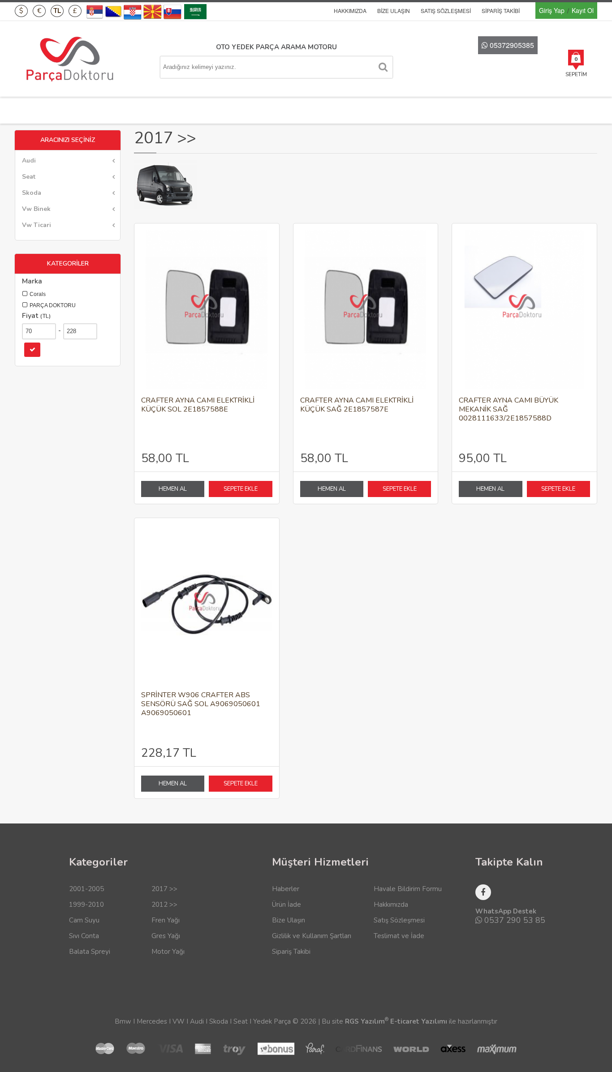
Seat (28, 176)
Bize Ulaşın (393, 10)
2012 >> (164, 904)
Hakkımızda (350, 10)
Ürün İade (286, 904)
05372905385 (511, 45)
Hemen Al (173, 489)
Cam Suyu (84, 920)
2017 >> (164, 888)
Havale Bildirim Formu (408, 888)
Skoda (31, 193)
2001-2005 (86, 888)
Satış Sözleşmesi (446, 10)
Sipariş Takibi (501, 10)
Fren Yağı (165, 920)
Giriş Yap (552, 10)
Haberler (285, 888)
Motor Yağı (168, 951)
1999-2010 (86, 904)
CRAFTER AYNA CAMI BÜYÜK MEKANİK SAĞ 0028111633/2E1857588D (508, 409)
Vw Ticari (36, 225)
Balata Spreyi (89, 951)
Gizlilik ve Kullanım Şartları (311, 935)
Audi (29, 160)
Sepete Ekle (241, 489)
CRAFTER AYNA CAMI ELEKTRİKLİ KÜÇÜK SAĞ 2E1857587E (357, 405)
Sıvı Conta (84, 935)
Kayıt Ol (583, 10)
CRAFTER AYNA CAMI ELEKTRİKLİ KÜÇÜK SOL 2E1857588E (197, 405)
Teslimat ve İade (399, 935)
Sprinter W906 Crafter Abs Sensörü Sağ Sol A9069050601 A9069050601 (200, 704)
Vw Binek (36, 209)
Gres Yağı (165, 935)
